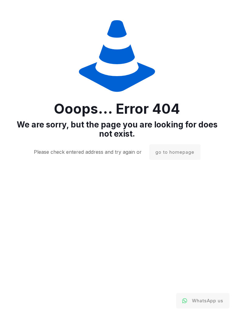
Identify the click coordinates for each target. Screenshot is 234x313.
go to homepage (174, 152)
